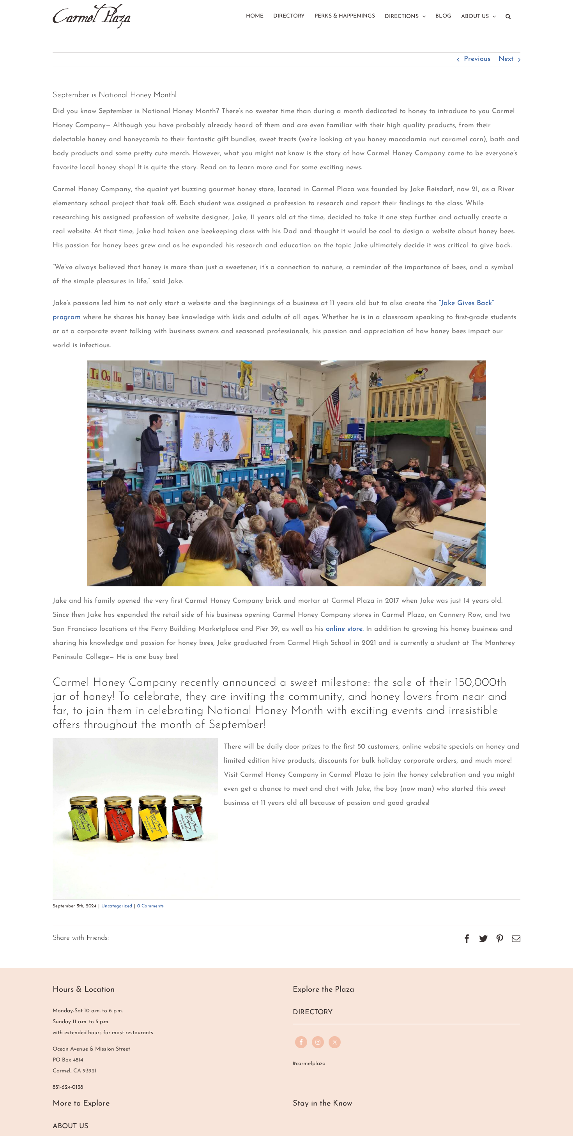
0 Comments (150, 906)
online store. (346, 629)
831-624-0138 (68, 1087)
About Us (70, 1126)
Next (506, 59)
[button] (508, 15)
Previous (477, 59)
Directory (312, 1012)
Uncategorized (116, 906)
